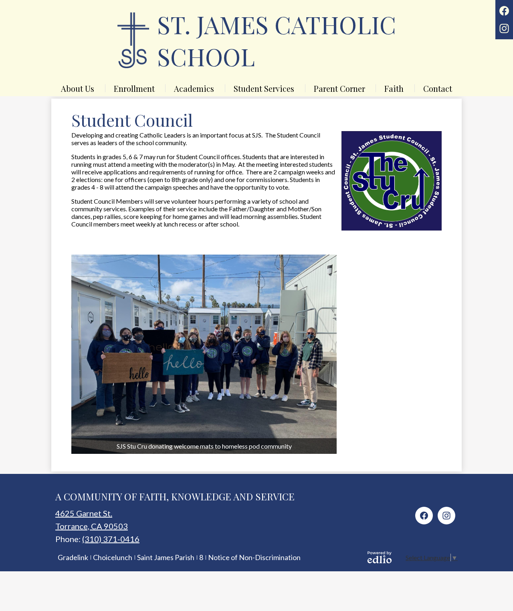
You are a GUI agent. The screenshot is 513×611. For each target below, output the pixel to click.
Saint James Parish (165, 557)
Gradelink (73, 557)
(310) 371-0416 (110, 539)
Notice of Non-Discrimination (254, 557)
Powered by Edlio (380, 557)
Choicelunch (112, 557)
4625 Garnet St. (83, 513)
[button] (77, 88)
